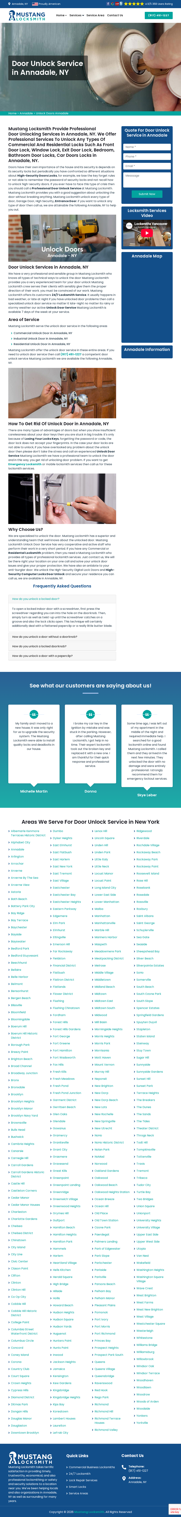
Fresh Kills (59, 1072)
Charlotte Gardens (24, 1219)
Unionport (143, 1213)
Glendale (59, 1121)
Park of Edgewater (107, 1249)
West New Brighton (149, 1309)
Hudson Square (63, 1319)
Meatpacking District (109, 958)
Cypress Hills (19, 1390)
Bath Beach (19, 899)
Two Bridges (144, 1199)
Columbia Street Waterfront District (24, 1331)
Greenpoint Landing (66, 1185)
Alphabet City (20, 842)
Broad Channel (21, 1066)
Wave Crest (144, 1288)
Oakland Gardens (107, 1171)
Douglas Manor (21, 1418)
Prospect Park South (109, 1355)
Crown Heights (21, 1383)
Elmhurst (59, 930)
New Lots (101, 1107)
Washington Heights (150, 1270)
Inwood (58, 1355)
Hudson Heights (63, 1312)
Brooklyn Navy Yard (24, 1116)
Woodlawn (143, 1387)
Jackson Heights (64, 1362)
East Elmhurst (62, 845)
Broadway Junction (24, 1073)
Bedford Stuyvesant (24, 956)
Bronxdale (18, 1087)
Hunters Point (62, 1341)
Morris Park (102, 1043)
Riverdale (142, 838)
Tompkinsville (145, 1150)
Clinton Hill (18, 1290)
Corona (16, 1362)
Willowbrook (145, 1359)
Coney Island (20, 1355)
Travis (140, 1164)
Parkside (100, 1270)
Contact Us (115, 15)
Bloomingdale (20, 1019)
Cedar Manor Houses (25, 1205)
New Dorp (101, 1093)
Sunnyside (143, 1065)
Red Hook (101, 1390)
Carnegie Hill (19, 1158)
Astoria (16, 892)
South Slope (144, 1001)
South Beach (145, 987)
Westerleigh (144, 1331)
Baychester (19, 927)
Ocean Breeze (104, 1199)
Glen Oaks (60, 1114)
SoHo (140, 973)
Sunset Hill (143, 1079)
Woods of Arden (147, 1402)
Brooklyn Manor (22, 1108)
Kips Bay (58, 1404)
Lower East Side (105, 895)
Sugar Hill (142, 1058)
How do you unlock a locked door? (35, 599)
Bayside (16, 934)
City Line (16, 1254)
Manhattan (102, 916)
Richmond (102, 1404)
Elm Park (59, 923)
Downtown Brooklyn (25, 1433)
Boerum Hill (19, 1026)
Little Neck (102, 866)
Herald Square (62, 1277)
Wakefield (143, 1263)
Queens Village (105, 1369)
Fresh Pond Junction (67, 1093)
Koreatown (60, 1411)
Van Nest (142, 1256)
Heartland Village (65, 1263)
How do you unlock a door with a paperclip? (42, 656)
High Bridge (60, 1284)
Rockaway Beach (148, 852)
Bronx (15, 1080)
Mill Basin (101, 1022)
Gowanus (59, 1128)
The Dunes (143, 1107)
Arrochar (17, 864)
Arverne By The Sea (24, 878)
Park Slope (102, 1256)
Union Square (145, 1206)
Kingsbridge (61, 1390)
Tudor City (143, 1185)
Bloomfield (18, 1012)
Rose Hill (142, 881)
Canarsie (17, 1151)
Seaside (141, 944)
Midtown (100, 994)
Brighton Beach (21, 1059)
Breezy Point (19, 1052)
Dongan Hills (19, 1411)
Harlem (58, 1256)
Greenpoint (61, 1178)
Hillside (57, 1291)
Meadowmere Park (108, 951)
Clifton (15, 1276)
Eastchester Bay (64, 895)
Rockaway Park (147, 859)
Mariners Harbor (106, 937)
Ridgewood (144, 831)
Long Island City (105, 888)
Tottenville (143, 1157)
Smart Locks (77, 1487)
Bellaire (16, 970)
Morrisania (102, 1050)
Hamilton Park (62, 1242)
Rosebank (143, 888)
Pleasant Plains (105, 1305)
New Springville (105, 1121)
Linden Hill (101, 845)
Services (75, 15)
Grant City (60, 1150)
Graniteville (61, 1142)
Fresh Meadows (64, 1079)
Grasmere (60, 1157)
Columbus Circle (22, 1341)
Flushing (58, 1001)
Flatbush (59, 973)
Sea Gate (142, 937)
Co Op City (18, 1297)
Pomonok (101, 1312)
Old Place (101, 1213)
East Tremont (62, 873)
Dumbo (58, 831)
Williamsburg (145, 1352)
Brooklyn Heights (22, 1101)
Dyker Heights (62, 838)
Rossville (142, 902)
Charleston (19, 1212)
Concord (17, 1348)
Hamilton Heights (65, 1234)
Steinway (142, 1043)
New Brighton (104, 1086)
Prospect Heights (107, 1348)
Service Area (95, 15)
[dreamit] (26, 15)
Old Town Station (106, 1220)
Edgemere (60, 916)
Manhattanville (105, 923)
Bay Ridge (17, 913)
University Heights (148, 1220)
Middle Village (104, 973)
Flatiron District (63, 980)
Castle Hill (18, 1184)
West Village (145, 1317)
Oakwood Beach (106, 1185)
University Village (148, 1227)
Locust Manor (104, 873)
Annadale (26, 113)
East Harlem (61, 859)
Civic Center (19, 1261)
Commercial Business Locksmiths (92, 1467)
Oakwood (101, 1178)
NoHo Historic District (109, 1142)
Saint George (145, 923)
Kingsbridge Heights (66, 1397)
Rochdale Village (147, 845)
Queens (100, 1362)
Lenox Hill (101, 831)
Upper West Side (148, 1242)
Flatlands (59, 987)
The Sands (143, 1114)
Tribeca (141, 1178)
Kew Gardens (62, 1383)
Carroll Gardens (22, 1165)
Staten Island (145, 1036)
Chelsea (16, 1226)
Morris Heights (104, 1036)
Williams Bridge (146, 1345)
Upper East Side (147, 1234)
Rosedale (142, 895)
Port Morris (102, 1326)
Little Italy (101, 859)
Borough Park (20, 1045)
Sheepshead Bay (148, 951)
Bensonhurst (19, 991)
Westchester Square (150, 1324)
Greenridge (61, 1192)
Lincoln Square (105, 838)
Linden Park (102, 852)
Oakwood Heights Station (112, 1192)
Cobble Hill (18, 1304)
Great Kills (60, 1171)
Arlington (17, 856)
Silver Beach (144, 958)
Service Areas (78, 1493)
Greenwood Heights (66, 1206)
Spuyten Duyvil (146, 1022)
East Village (61, 881)
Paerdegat (102, 1234)
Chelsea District (22, 1233)
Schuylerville (145, 930)
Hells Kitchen (62, 1270)
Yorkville (142, 1423)
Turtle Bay (143, 1192)
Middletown (103, 980)
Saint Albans (145, 916)
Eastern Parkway (64, 909)
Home (60, 15)
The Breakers (145, 1100)
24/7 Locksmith (79, 1474)
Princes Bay (103, 1341)
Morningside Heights (108, 1029)
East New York (62, 866)
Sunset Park (144, 1086)
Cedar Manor (20, 1198)
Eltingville (59, 937)
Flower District (63, 994)
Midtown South (105, 1008)
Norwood (101, 1164)
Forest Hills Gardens (67, 1029)
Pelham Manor (105, 1298)
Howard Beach (63, 1305)
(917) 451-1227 (158, 15)
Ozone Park (103, 1227)
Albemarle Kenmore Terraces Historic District (28, 833)
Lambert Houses (64, 1418)
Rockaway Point (147, 866)
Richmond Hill (104, 1411)
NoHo (98, 1135)
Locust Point (103, 881)
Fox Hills (58, 1065)
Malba (99, 909)
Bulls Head (18, 1130)
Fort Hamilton (62, 1050)
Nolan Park (102, 1150)
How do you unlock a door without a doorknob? (44, 637)
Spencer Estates (147, 1008)
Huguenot (59, 1334)
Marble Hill (102, 930)
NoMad (99, 1157)
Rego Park (102, 1397)
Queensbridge (104, 1376)
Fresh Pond (60, 1086)
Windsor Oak (145, 1366)
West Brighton (146, 1295)
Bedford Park (20, 949)
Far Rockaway (62, 951)
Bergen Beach (21, 998)
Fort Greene (61, 1043)
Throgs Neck (145, 1135)
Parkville (100, 1277)
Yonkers (142, 1416)
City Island (18, 1247)
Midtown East (104, 1001)
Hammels (59, 1249)
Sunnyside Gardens (149, 1072)
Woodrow (143, 1394)
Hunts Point (61, 1348)
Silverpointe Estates (150, 965)
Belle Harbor (19, 977)
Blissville (16, 1005)
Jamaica (59, 1369)
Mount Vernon (104, 1065)
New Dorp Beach (106, 1100)
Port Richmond (105, 1334)
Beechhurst (19, 963)
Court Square (20, 1376)
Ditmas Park (19, 1404)
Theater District (147, 1128)
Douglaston (19, 1426)
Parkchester (103, 1263)
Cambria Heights (22, 1144)
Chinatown (18, 1240)
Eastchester (61, 888)
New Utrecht (103, 1128)
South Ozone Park (148, 994)
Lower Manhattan (107, 902)
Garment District (65, 1100)
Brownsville (19, 1123)
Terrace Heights (147, 1093)
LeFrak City (60, 1433)
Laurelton (59, 1426)
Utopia (141, 1249)
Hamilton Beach (64, 1227)
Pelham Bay (103, 1291)
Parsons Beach (105, 1284)
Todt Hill (142, 1142)
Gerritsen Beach (64, 1107)
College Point (20, 1322)
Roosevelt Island (147, 873)
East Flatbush (62, 852)
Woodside (143, 1409)
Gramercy (60, 1135)
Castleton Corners (24, 1191)
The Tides (143, 1121)
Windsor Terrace (148, 1373)
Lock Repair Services (83, 1480)
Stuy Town (143, 1050)
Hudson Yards (62, 1326)
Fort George (61, 1036)
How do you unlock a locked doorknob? (39, 646)
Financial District (64, 965)
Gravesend (60, 1164)
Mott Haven (103, 1058)
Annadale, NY (19, 4)
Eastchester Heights (67, 902)
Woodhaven (144, 1380)
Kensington (60, 1376)
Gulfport (59, 1220)
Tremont (142, 1171)
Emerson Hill (61, 944)
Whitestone (144, 1338)
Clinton (16, 1283)
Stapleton (143, 1029)
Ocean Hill (102, 1206)
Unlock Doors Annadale (52, 113)
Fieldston (59, 958)
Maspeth (101, 944)
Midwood (101, 1015)
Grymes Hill (61, 1213)
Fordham (59, 1015)
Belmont (17, 984)
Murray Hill (102, 1072)
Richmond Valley (106, 1430)
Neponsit (101, 1079)
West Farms (144, 1302)
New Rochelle (104, 1114)
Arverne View (20, 885)
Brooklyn (17, 1094)
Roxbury (142, 909)
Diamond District (22, 1397)
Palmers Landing (106, 1242)
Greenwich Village (65, 1199)
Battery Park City (23, 906)
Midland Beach (105, 987)
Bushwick (17, 1137)
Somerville (143, 980)
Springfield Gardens (150, 1015)
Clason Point (19, 1268)
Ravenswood (103, 1383)
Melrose (100, 965)
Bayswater (18, 941)
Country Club (20, 1369)
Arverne (16, 871)
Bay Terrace (19, 920)
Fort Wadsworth (64, 1058)
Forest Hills (60, 1022)
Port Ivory (101, 1319)
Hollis (56, 1298)
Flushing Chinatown (66, 1008)
